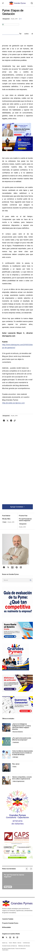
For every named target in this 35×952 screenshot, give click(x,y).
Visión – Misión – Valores (15, 942)
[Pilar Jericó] (6, 767)
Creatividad (16, 742)
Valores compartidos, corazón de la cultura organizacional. (22, 778)
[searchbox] (15, 580)
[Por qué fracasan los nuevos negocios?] (25, 521)
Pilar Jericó (15, 764)
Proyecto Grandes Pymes (10, 923)
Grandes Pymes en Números (9, 946)
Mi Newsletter (6, 927)
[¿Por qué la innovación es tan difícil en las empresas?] (6, 741)
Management (6, 18)
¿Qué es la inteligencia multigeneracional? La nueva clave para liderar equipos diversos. (21, 726)
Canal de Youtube (7, 919)
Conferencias (26, 942)
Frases (4, 522)
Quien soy (4, 942)
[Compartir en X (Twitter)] (7, 420)
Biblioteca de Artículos (24, 946)
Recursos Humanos (18, 731)
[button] (3, 3)
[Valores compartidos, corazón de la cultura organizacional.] (6, 780)
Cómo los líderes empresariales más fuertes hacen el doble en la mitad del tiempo (22, 752)
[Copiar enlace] (15, 420)
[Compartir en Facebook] (4, 420)
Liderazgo (15, 757)
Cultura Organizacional (18, 781)
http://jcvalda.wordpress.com (13, 403)
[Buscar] (31, 580)
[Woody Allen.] (10, 521)
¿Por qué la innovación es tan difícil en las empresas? (21, 739)
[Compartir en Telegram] (11, 420)
